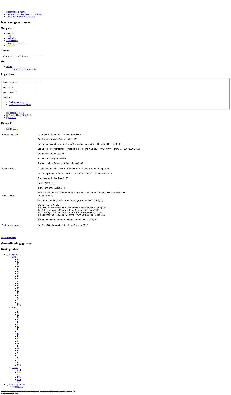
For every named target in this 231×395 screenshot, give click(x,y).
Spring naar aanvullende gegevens (20, 17)
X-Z (19, 365)
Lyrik (14, 257)
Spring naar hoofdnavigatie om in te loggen (24, 14)
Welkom (10, 33)
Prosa (14, 307)
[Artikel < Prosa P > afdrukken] (12, 129)
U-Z (19, 305)
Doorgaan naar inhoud (15, 12)
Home (9, 66)
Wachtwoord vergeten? (18, 102)
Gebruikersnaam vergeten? (20, 104)
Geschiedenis (12, 40)
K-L (19, 377)
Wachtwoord (8, 87)
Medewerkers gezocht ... (16, 43)
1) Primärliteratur (13, 254)
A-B (19, 370)
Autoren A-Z (17, 387)
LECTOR (10, 45)
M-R (19, 379)
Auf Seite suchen (8, 56)
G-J (18, 375)
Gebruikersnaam (10, 82)
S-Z (18, 382)
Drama (15, 367)
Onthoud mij (8, 92)
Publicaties (11, 38)
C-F (18, 372)
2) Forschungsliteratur (15, 384)
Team (8, 36)
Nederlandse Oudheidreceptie (24, 69)
